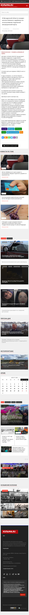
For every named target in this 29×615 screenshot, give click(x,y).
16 (26, 386)
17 (2, 388)
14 (18, 386)
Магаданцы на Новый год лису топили (6, 509)
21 (18, 388)
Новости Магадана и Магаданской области (9, 6)
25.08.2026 (5, 266)
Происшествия (16, 28)
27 (14, 390)
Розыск (19, 290)
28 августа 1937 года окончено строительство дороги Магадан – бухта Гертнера (7, 439)
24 (2, 390)
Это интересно (19, 402)
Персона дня (5, 318)
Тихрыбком (22, 323)
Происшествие (8, 402)
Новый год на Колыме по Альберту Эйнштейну (20, 509)
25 (6, 390)
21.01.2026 (4, 168)
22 (22, 388)
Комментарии (9, 238)
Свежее (2, 402)
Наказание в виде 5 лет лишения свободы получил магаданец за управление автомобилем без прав (18, 449)
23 (26, 388)
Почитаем (5, 490)
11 (6, 386)
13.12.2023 (4, 218)
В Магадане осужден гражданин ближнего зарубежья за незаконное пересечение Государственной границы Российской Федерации (14, 223)
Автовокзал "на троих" (8, 498)
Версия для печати (5, 52)
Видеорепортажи (25, 266)
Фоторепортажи (7, 351)
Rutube (3, 132)
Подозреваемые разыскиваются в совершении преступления (13, 311)
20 (14, 388)
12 (10, 386)
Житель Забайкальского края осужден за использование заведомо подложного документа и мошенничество (14, 173)
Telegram (11, 128)
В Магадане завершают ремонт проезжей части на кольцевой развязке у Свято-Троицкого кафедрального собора (13, 364)
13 (14, 386)
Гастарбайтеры (6, 28)
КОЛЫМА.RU (7, 5)
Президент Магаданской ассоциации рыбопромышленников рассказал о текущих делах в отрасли (14, 341)
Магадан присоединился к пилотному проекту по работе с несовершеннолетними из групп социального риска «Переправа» (13, 473)
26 (10, 390)
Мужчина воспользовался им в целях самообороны (14, 262)
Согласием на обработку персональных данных (13, 591)
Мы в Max (4, 128)
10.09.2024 (4, 193)
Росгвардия (20, 242)
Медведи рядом (17, 266)
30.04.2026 (5, 323)
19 (10, 388)
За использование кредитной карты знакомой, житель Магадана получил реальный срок (13, 198)
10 (2, 386)
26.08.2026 (5, 242)
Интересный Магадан (13, 132)
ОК (21, 132)
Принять (22, 594)
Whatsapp (18, 128)
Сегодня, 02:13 (5, 432)
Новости (10, 266)
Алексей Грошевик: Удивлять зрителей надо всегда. (6, 516)
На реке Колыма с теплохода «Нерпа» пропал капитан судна (21, 438)
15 (22, 386)
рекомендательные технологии (12, 592)
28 (18, 390)
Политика (13, 402)
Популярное (3, 238)
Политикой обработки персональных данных (13, 589)
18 (6, 388)
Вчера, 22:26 (18, 432)
